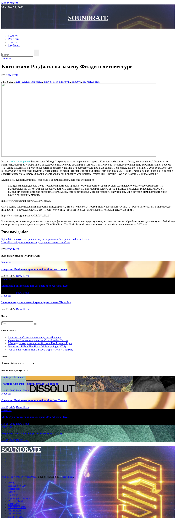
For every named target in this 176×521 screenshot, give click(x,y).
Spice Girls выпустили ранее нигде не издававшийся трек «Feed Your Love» (45, 239)
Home (11, 482)
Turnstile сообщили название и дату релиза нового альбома (35, 242)
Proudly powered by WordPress (19, 476)
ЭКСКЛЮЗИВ (17, 507)
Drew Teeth (11, 74)
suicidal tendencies (32, 81)
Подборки (14, 45)
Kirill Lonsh (22, 440)
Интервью (14, 488)
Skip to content (9, 2)
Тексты (12, 42)
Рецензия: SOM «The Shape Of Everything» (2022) (37, 346)
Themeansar (66, 476)
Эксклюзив (14, 510)
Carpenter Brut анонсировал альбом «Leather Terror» (34, 269)
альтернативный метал (56, 81)
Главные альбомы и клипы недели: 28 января (34, 337)
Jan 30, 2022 (8, 390)
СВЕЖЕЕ (14, 504)
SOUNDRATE (88, 18)
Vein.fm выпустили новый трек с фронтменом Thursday (36, 302)
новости (76, 81)
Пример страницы (19, 498)
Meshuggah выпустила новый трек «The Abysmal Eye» (35, 285)
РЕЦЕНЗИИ (15, 501)
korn (17, 81)
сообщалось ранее (19, 161)
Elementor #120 (17, 485)
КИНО (12, 491)
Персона (13, 494)
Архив (5, 363)
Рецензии (13, 39)
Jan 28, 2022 (8, 407)
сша (97, 81)
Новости (13, 35)
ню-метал (88, 81)
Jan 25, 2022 (8, 440)
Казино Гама (15, 516)
